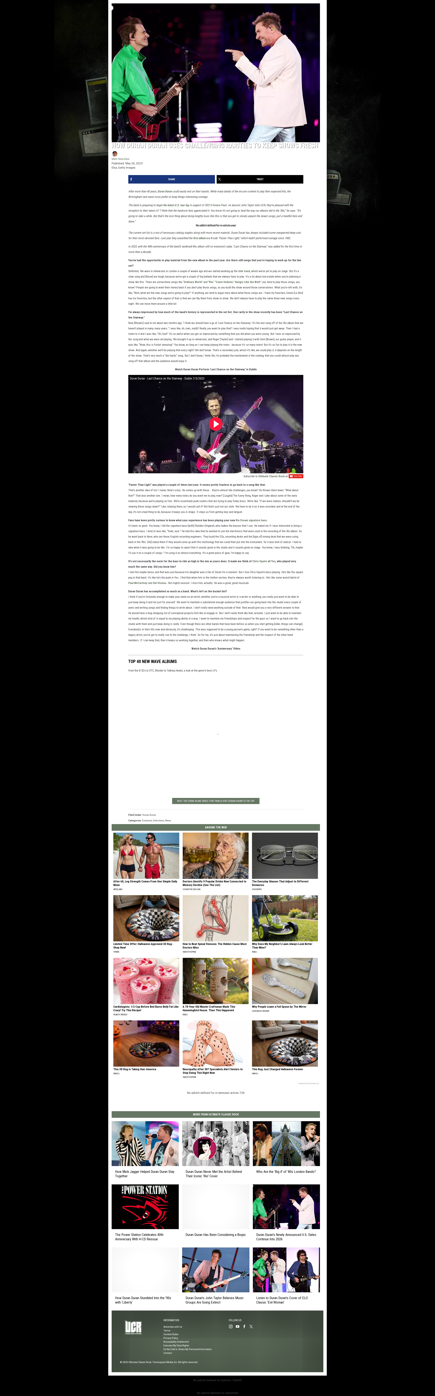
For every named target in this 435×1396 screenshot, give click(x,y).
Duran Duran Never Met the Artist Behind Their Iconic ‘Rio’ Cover (214, 1173)
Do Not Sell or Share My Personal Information (187, 1349)
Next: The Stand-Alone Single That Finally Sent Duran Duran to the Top (215, 801)
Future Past (220, 205)
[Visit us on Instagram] (232, 1326)
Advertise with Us (172, 1326)
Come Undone (224, 282)
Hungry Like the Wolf (247, 282)
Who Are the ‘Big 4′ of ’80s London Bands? (286, 1171)
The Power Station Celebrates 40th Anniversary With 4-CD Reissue (139, 1237)
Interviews (158, 820)
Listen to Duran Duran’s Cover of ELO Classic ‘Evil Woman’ (282, 1300)
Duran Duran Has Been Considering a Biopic (216, 1235)
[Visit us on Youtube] (239, 1326)
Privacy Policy (170, 1338)
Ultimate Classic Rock (271, 476)
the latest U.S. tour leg (176, 205)
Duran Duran (165, 191)
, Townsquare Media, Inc (164, 1362)
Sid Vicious (159, 583)
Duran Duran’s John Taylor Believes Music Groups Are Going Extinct (215, 1300)
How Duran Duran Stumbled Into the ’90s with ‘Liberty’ (143, 1300)
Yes (273, 561)
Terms (166, 1330)
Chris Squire (259, 561)
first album (199, 238)
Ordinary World (193, 282)
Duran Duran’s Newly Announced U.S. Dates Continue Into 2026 (286, 1237)
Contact (167, 1353)
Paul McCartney (137, 583)
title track (244, 271)
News (168, 820)
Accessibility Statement (176, 1341)
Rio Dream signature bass (251, 520)
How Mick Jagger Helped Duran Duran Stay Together (144, 1173)
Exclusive (147, 820)
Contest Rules (170, 1334)
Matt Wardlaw (120, 159)
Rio (195, 246)
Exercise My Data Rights (176, 1345)
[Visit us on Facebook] (245, 1326)
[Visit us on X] (252, 1326)
